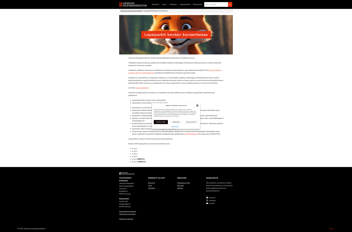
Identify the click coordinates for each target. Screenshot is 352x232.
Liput (150, 185)
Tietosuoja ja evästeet (127, 214)
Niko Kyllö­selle (148, 73)
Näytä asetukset (191, 122)
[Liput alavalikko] (166, 4)
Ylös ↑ (331, 229)
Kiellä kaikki (176, 122)
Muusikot (180, 185)
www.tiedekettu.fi (142, 88)
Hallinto (180, 188)
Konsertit (151, 183)
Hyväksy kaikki (160, 122)
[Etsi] (230, 4)
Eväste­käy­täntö (175, 126)
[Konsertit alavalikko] (159, 4)
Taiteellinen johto (183, 183)
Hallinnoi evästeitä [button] (126, 219)
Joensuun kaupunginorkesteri (131, 11)
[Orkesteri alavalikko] (177, 4)
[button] (197, 105)
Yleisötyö (151, 188)
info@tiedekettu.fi (191, 134)
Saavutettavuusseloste (127, 211)
